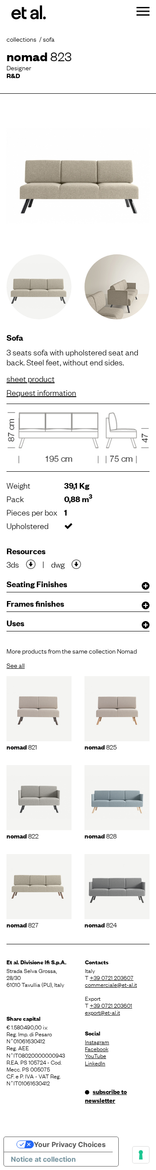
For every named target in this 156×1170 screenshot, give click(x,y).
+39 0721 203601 (111, 1005)
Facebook (96, 1048)
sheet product (30, 378)
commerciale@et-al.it (111, 984)
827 (22, 924)
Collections (21, 38)
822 (22, 835)
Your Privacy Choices (70, 1144)
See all (15, 665)
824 (100, 924)
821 (21, 746)
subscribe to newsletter (106, 1095)
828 (100, 835)
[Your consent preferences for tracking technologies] (141, 1155)
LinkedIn (95, 1062)
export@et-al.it (102, 1012)
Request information (41, 392)
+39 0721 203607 (111, 977)
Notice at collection (43, 1159)
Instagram (97, 1041)
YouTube (95, 1055)
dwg (58, 564)
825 (100, 746)
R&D (13, 75)
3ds (12, 564)
